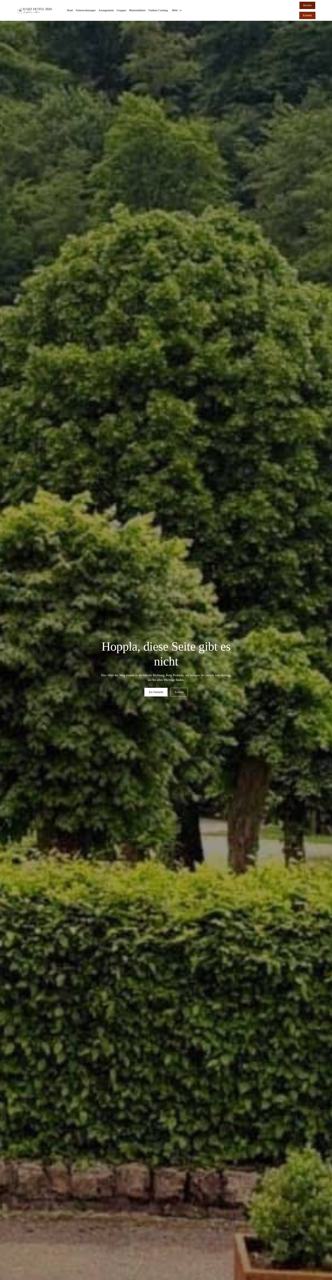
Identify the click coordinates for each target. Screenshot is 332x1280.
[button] (177, 10)
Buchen (307, 5)
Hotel (70, 10)
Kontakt (307, 15)
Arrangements (106, 10)
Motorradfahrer (137, 10)
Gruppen (121, 10)
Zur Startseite (156, 692)
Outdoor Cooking (158, 10)
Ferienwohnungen (86, 10)
